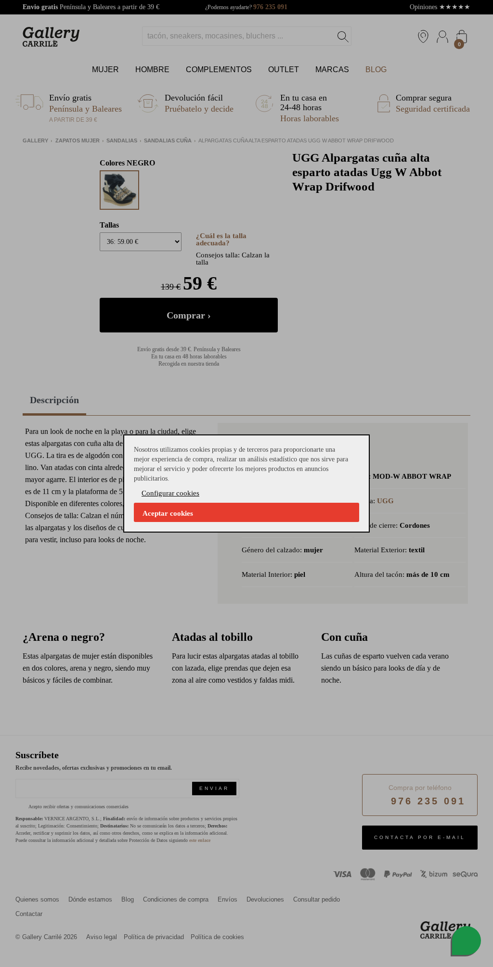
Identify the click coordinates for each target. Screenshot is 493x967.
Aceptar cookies (168, 513)
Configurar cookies (170, 493)
